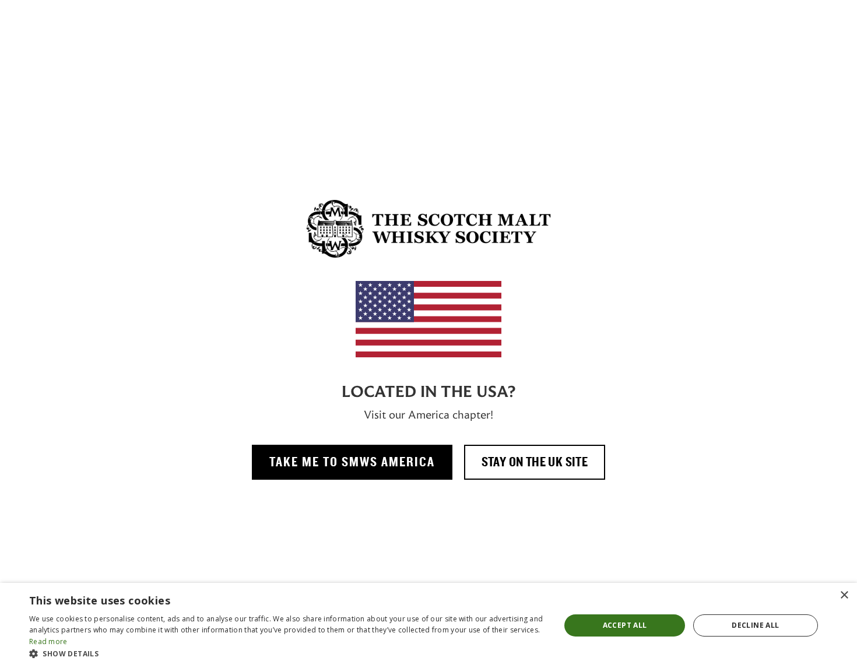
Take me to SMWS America (352, 462)
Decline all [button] (755, 625)
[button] (287, 653)
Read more (48, 641)
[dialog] (428, 625)
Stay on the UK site (535, 462)
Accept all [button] (625, 625)
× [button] (844, 595)
